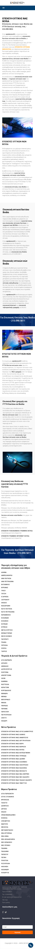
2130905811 (8, 894)
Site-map (5, 900)
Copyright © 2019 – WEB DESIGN (17, 943)
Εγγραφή (17, 932)
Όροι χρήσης (6, 902)
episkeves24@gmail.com (14, 897)
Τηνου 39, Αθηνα (7, 891)
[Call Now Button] (30, 945)
